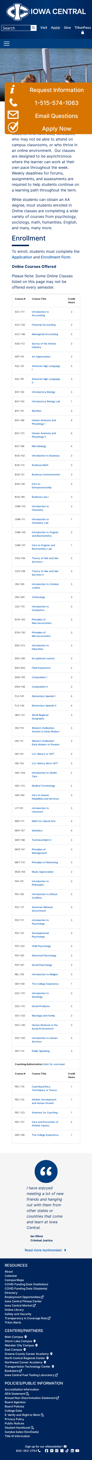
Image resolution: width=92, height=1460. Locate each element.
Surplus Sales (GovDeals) (22, 1432)
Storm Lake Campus (19, 1341)
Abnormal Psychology (44, 955)
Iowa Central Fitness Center (23, 1301)
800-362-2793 (26, 1450)
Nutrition (37, 410)
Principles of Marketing (45, 862)
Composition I (39, 677)
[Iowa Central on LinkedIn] (72, 1450)
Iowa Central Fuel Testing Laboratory (29, 1375)
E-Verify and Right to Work (22, 1415)
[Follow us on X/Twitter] (52, 1450)
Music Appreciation (43, 871)
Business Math (40, 465)
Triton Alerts (13, 1322)
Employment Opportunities (22, 1297)
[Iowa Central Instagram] (56, 1450)
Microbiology (39, 446)
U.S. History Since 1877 (45, 763)
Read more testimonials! (44, 1250)
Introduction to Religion (45, 974)
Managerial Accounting (45, 334)
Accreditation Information (22, 1389)
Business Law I (40, 496)
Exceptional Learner (43, 658)
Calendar (11, 1276)
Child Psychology (41, 946)
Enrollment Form (55, 257)
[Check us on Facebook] (46, 1450)
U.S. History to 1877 (43, 753)
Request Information (57, 90)
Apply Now (56, 128)
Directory (11, 1292)
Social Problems (41, 1006)
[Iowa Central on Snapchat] (62, 1450)
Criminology (38, 597)
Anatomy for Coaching (45, 1112)
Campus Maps (14, 1280)
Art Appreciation (41, 356)
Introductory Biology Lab (46, 401)
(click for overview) (54, 1064)
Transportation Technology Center (28, 1366)
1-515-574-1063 (57, 103)
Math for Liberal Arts (43, 821)
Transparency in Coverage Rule (26, 1318)
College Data (13, 1410)
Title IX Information (17, 1436)
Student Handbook (17, 1427)
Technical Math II (41, 839)
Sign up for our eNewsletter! (44, 1446)
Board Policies (14, 1406)
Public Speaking (41, 1050)
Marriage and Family (43, 1015)
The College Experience (45, 983)
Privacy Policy (14, 1419)
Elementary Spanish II (44, 705)
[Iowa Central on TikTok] (67, 1450)
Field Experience (41, 667)
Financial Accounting (43, 324)
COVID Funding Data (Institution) (26, 1284)
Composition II (40, 686)
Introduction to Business (45, 455)
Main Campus (14, 1337)
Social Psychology (42, 964)
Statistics (37, 830)
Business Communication (46, 474)
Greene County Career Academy (27, 1354)
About (9, 1271)
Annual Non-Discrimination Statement (30, 1398)
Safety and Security (18, 1314)
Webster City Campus (20, 1345)
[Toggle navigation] (6, 43)
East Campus (14, 1349)
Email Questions (56, 115)
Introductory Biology (43, 391)
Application (22, 257)
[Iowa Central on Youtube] (77, 1450)
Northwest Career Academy (24, 1362)
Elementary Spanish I (44, 696)
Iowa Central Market (18, 1305)
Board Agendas (15, 1402)
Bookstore (11, 1371)
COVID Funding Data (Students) (26, 1288)
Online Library (14, 1309)
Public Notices (14, 1423)
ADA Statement (15, 1393)
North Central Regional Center (25, 1358)
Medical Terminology (43, 785)
